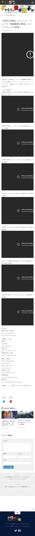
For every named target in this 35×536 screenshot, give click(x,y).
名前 (4, 453)
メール (20, 453)
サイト (5, 460)
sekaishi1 (6, 30)
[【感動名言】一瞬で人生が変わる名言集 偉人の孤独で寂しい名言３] (9, 415)
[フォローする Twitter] (15, 530)
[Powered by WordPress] (12, 526)
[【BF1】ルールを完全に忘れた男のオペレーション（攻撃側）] (25, 414)
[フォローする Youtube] (19, 530)
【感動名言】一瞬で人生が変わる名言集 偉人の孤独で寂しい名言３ (8, 423)
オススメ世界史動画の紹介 (8, 15)
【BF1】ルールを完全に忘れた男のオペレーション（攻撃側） (24, 422)
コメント (5, 440)
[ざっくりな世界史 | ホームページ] (10, 2)
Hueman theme (25, 526)
